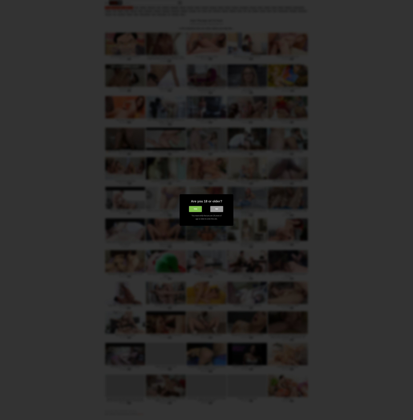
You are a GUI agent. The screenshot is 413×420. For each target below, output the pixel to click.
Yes (195, 209)
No (216, 209)
